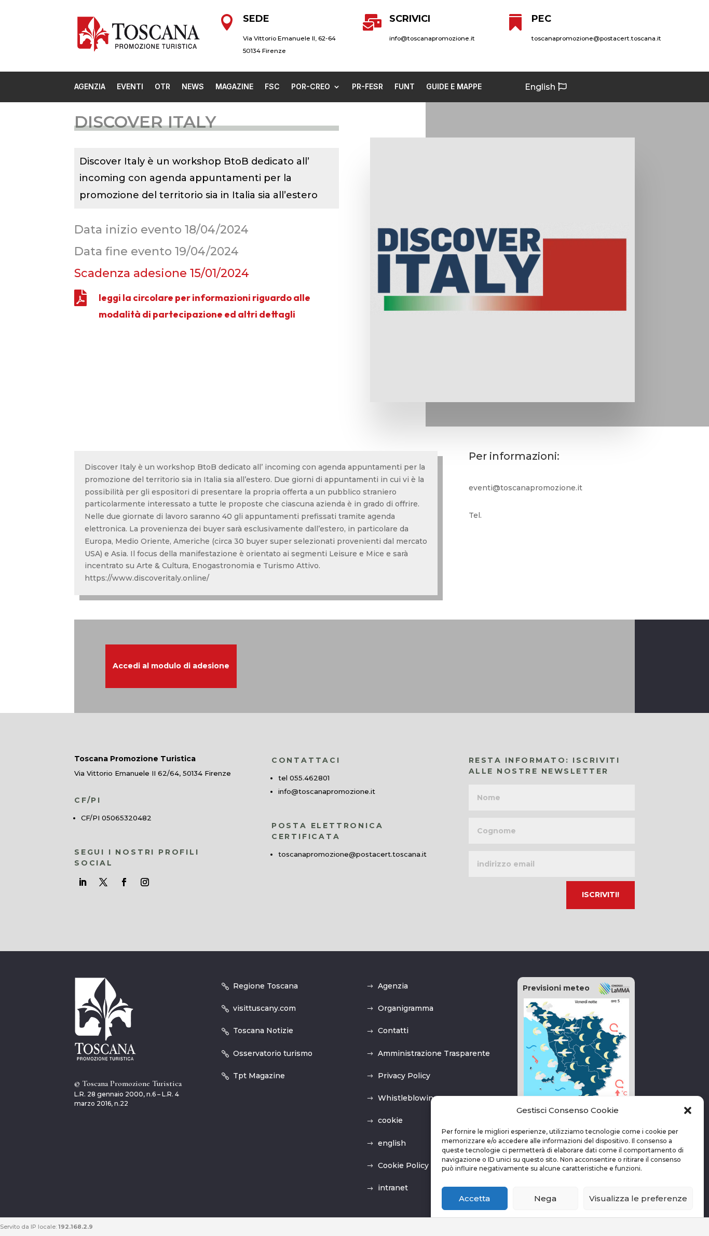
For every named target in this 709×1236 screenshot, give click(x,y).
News (193, 87)
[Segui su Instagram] (145, 882)
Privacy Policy (404, 1075)
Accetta (474, 1198)
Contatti (393, 1030)
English (540, 87)
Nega (545, 1198)
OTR (162, 87)
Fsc (272, 87)
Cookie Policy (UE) (412, 1165)
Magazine (234, 87)
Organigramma (405, 1008)
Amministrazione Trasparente (434, 1053)
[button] (688, 1110)
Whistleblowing (408, 1098)
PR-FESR (367, 87)
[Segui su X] (103, 882)
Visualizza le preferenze (638, 1198)
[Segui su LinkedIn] (82, 882)
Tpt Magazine (259, 1075)
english (392, 1143)
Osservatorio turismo (272, 1053)
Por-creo (310, 87)
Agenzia (89, 87)
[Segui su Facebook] (124, 882)
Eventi (130, 87)
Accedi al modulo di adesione (171, 665)
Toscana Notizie (263, 1030)
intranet (393, 1187)
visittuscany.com (264, 1008)
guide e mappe (454, 87)
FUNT (404, 87)
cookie (390, 1120)
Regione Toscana (265, 986)
